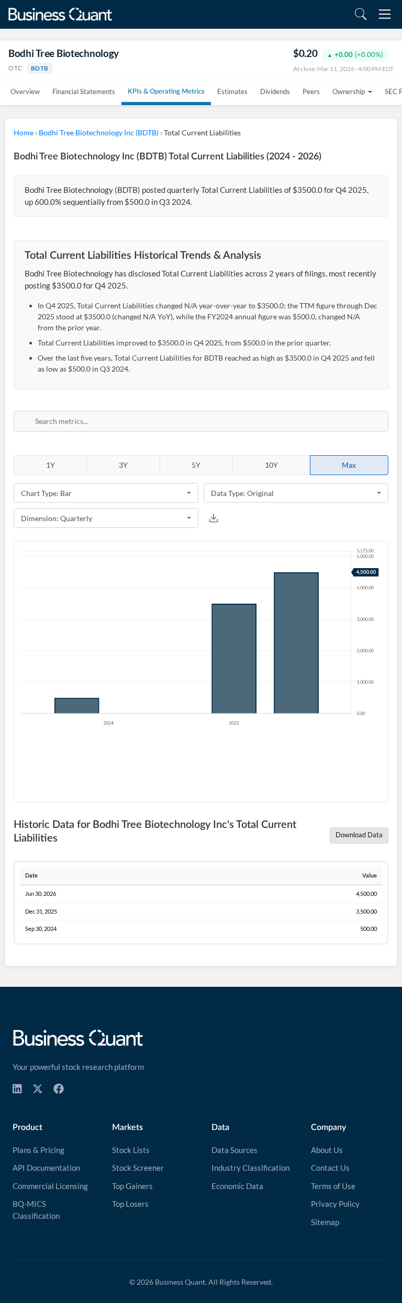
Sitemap (325, 1222)
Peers (311, 91)
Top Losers (130, 1203)
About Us (327, 1150)
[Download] (214, 518)
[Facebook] (58, 1088)
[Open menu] (384, 14)
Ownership (348, 91)
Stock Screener (138, 1167)
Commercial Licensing (50, 1186)
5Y (196, 464)
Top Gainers (132, 1186)
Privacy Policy (335, 1203)
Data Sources (234, 1150)
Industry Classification (250, 1167)
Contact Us (330, 1167)
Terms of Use (333, 1186)
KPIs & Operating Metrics (166, 91)
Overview (25, 91)
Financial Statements (83, 91)
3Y (123, 464)
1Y (50, 464)
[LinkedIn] (17, 1088)
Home (24, 132)
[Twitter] (37, 1088)
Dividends (275, 91)
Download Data (359, 835)
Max (349, 464)
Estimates (232, 91)
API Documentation (46, 1167)
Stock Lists (131, 1150)
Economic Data (237, 1186)
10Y (271, 464)
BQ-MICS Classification (36, 1209)
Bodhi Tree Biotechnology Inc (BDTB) (99, 132)
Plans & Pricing (38, 1150)
